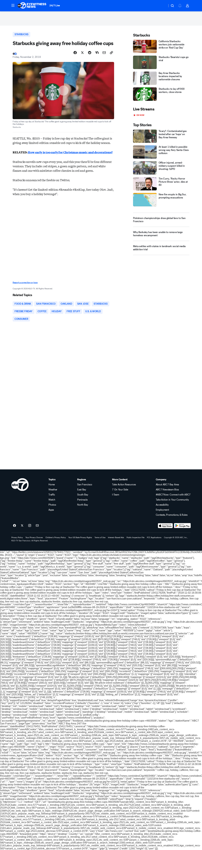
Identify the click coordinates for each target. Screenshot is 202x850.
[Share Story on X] (82, 52)
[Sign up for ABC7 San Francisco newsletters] (37, 525)
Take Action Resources (124, 484)
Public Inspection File (135, 537)
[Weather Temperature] (162, 6)
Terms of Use (100, 537)
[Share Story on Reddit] (89, 52)
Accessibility (162, 505)
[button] (13, 5)
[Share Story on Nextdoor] (97, 52)
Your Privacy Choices (34, 537)
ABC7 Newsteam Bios (167, 489)
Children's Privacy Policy (55, 537)
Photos (52, 505)
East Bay (81, 489)
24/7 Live (54, 5)
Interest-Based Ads (116, 537)
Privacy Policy (17, 537)
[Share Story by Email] (104, 52)
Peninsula (82, 499)
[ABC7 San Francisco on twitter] (22, 525)
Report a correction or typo (25, 282)
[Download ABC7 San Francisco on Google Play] (182, 525)
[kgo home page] (20, 484)
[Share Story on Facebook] (75, 52)
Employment (162, 510)
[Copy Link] (111, 52)
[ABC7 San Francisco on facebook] (14, 525)
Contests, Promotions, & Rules (171, 515)
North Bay (82, 505)
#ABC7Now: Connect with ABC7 (173, 494)
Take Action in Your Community (172, 499)
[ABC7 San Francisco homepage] (32, 5)
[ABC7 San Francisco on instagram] (30, 525)
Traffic (51, 494)
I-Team (115, 494)
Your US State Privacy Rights (80, 537)
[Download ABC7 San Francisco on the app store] (165, 525)
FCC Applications (154, 537)
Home (51, 484)
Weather (52, 489)
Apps (51, 510)
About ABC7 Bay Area (167, 484)
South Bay (82, 494)
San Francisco (84, 484)
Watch (51, 499)
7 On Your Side (120, 489)
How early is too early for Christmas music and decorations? (70, 152)
